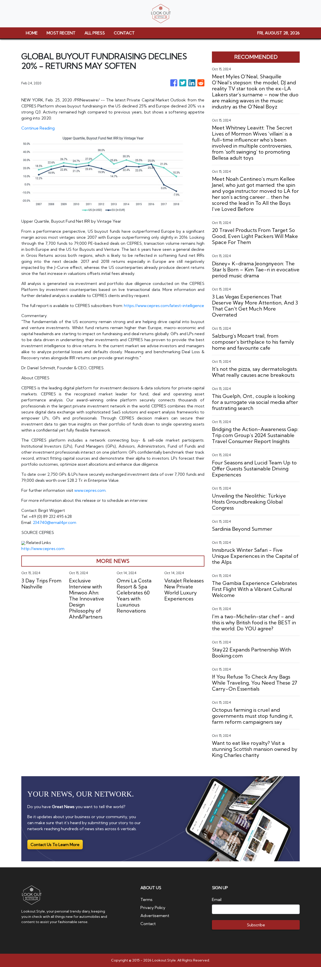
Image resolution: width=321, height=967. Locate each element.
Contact (148, 923)
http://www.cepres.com (42, 548)
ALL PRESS (95, 32)
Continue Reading (38, 128)
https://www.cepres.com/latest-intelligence (164, 305)
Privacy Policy (152, 907)
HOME (32, 32)
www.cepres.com (90, 490)
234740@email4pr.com (54, 522)
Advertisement (154, 915)
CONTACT (124, 32)
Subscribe (256, 924)
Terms (146, 899)
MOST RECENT (61, 32)
